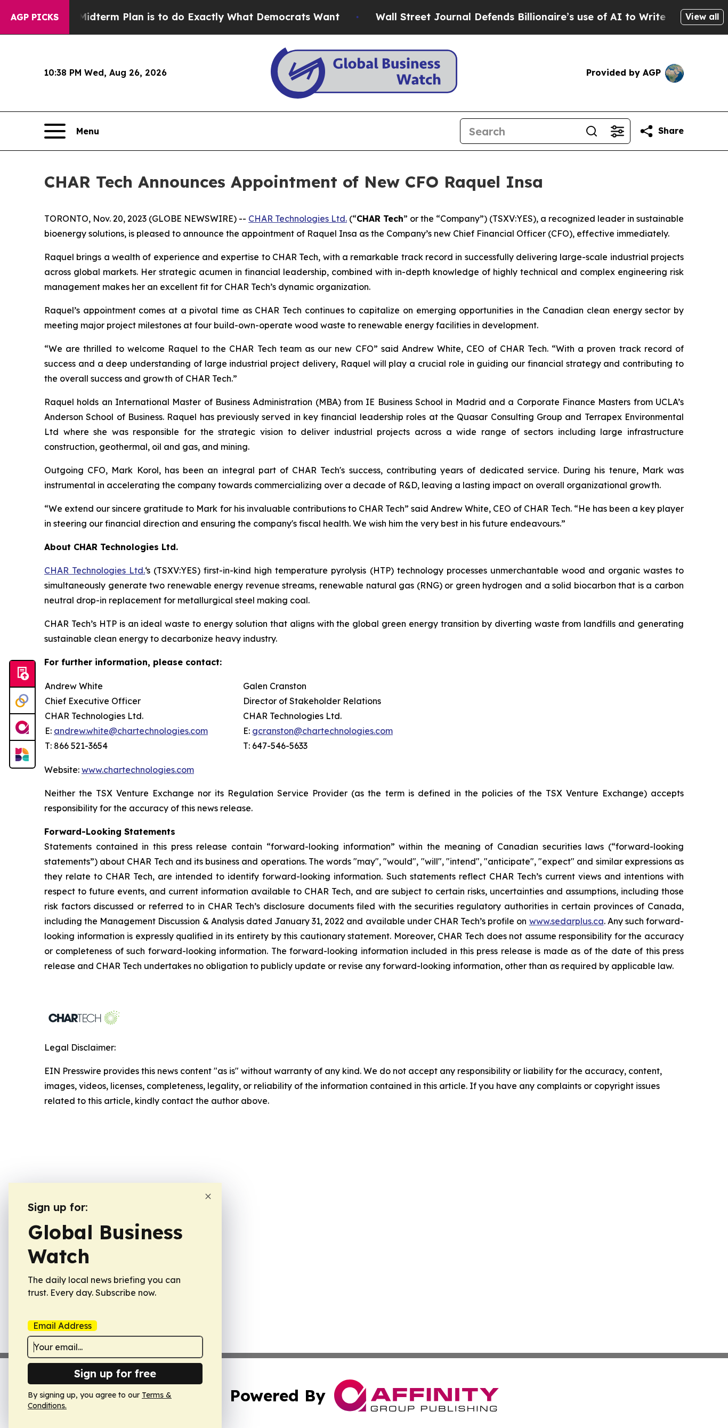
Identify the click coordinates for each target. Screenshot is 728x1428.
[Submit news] (22, 674)
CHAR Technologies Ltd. (297, 218)
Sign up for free (115, 1373)
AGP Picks (35, 17)
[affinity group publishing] (22, 727)
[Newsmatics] (22, 754)
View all (702, 16)
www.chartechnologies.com (138, 769)
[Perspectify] (22, 701)
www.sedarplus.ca (566, 921)
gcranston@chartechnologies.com (322, 730)
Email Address (62, 1325)
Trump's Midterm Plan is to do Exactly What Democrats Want (188, 17)
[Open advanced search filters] (617, 131)
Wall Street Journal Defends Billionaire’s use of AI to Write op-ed (537, 17)
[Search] (591, 131)
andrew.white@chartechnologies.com (131, 730)
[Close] (208, 1196)
